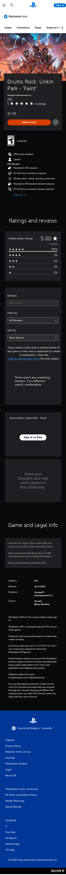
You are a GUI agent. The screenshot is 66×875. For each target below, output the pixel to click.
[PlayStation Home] (33, 5)
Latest (7, 27)
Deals (38, 27)
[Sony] (58, 873)
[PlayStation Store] (16, 16)
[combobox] (33, 303)
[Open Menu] (4, 5)
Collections (23, 27)
